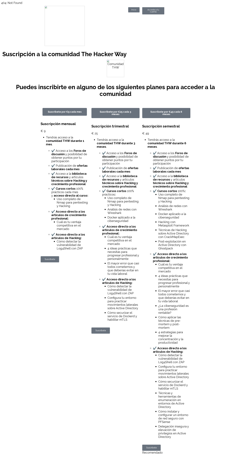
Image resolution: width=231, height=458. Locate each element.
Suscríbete (50, 259)
